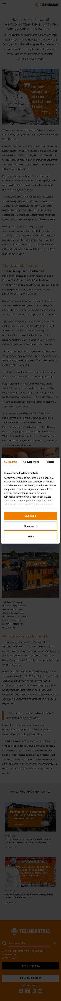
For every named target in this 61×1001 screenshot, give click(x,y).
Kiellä (31, 536)
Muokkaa (29, 526)
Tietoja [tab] (50, 461)
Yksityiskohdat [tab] (30, 461)
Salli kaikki (30, 515)
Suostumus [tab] (10, 461)
